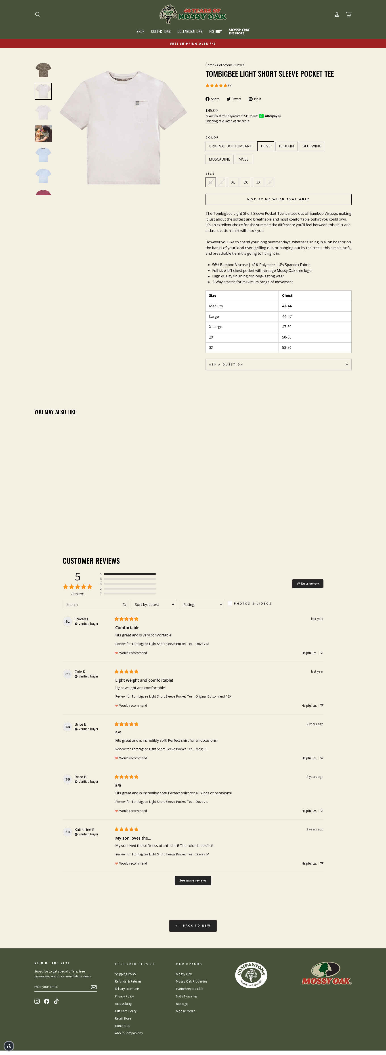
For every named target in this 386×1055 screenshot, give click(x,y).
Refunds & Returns (128, 981)
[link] (219, 85)
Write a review (308, 583)
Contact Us (122, 1026)
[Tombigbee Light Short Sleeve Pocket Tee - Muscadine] (61, 523)
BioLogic (182, 1003)
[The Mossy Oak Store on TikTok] (56, 1001)
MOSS (244, 159)
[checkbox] (251, 603)
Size (210, 173)
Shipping (212, 121)
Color (212, 137)
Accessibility (123, 1003)
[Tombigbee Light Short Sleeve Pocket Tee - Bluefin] (49, 523)
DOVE (266, 146)
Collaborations (190, 31)
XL (233, 182)
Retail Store (123, 1018)
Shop (140, 31)
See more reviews (193, 880)
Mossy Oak (184, 974)
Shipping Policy (125, 974)
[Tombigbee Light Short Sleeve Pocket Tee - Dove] (43, 523)
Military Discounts (127, 989)
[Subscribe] (94, 987)
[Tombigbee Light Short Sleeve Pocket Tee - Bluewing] (55, 523)
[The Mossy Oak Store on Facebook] (46, 1001)
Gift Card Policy (125, 1011)
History (215, 31)
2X (246, 182)
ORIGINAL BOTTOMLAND (230, 146)
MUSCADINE (219, 159)
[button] (128, 574)
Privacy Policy (124, 996)
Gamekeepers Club (189, 989)
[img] (86, 623)
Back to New (196, 925)
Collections (161, 31)
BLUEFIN (286, 146)
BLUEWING (311, 146)
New (238, 65)
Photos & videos (253, 603)
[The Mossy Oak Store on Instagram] (37, 1001)
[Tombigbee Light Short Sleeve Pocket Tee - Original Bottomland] (37, 523)
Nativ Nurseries (187, 996)
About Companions (129, 1033)
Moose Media (185, 1011)
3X (258, 182)
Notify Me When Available (278, 199)
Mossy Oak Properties (191, 981)
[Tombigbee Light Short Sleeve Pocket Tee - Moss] (67, 523)
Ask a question (226, 364)
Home (210, 65)
